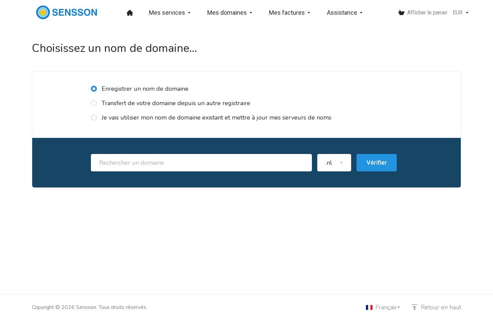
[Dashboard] (130, 12)
